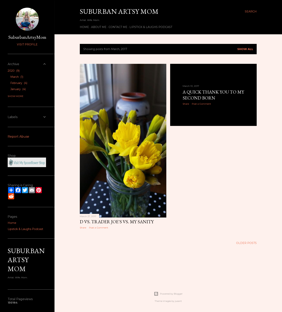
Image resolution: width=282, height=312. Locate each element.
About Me (98, 27)
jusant (178, 301)
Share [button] (83, 227)
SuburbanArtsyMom (27, 37)
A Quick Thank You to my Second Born (213, 95)
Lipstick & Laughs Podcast (150, 27)
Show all (245, 49)
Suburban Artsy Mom (119, 11)
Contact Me (118, 27)
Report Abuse (18, 136)
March (16, 77)
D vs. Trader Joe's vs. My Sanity (117, 222)
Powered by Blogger (171, 293)
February (18, 83)
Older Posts (246, 243)
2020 (13, 70)
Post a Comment (98, 227)
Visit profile (27, 44)
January (17, 89)
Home (84, 27)
